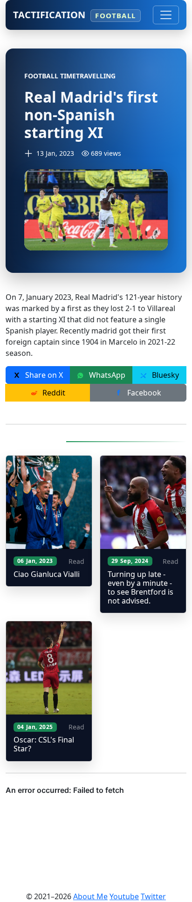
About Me (90, 896)
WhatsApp (106, 375)
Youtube (124, 896)
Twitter (153, 896)
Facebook (143, 393)
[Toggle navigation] (166, 15)
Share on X (43, 375)
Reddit (53, 393)
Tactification (74, 14)
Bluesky (164, 375)
